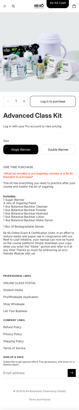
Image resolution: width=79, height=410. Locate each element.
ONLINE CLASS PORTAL (19, 283)
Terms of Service (14, 348)
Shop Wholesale (14, 304)
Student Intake (13, 290)
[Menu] (4, 6)
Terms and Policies (39, 399)
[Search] (13, 6)
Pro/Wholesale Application (20, 297)
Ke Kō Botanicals (32, 391)
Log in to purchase (53, 101)
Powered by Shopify (54, 391)
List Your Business (15, 311)
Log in (7, 126)
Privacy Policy (12, 334)
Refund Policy (12, 327)
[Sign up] (72, 373)
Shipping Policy (13, 341)
